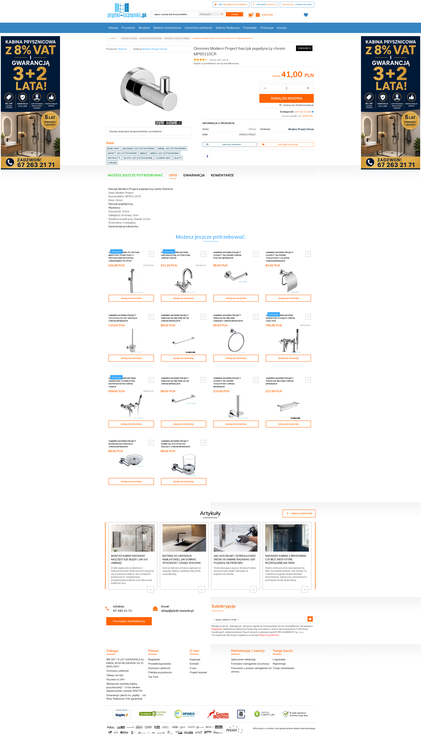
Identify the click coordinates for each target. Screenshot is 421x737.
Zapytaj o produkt (231, 145)
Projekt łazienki (198, 672)
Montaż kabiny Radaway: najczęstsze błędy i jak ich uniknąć (129, 559)
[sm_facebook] (207, 156)
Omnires (122, 49)
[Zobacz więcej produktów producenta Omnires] (304, 47)
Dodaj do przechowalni (298, 105)
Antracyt (113, 157)
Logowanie (279, 659)
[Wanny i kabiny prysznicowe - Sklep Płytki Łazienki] (127, 10)
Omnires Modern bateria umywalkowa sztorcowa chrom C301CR (175, 255)
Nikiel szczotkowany (172, 148)
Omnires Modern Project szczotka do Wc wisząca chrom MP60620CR (123, 318)
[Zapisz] (310, 619)
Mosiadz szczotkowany (139, 148)
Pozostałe (250, 28)
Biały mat (113, 148)
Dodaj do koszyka (286, 98)
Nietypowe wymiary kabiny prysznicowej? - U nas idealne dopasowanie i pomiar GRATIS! (124, 687)
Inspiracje (195, 659)
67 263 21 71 (122, 611)
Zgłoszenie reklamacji (243, 659)
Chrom (111, 162)
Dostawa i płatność (288, 145)
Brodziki (144, 28)
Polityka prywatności (160, 672)
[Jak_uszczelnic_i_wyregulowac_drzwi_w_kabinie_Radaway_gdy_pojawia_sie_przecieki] (253, 589)
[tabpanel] (210, 206)
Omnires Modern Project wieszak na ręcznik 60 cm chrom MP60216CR (175, 318)
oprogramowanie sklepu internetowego (295, 728)
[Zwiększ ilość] (308, 88)
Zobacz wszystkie (301, 513)
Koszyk (282, 28)
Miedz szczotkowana (164, 153)
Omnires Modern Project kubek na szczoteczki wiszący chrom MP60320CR (175, 444)
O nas (193, 668)
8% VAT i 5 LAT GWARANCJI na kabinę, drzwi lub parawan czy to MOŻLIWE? (125, 663)
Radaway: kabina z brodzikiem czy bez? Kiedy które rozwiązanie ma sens (285, 559)
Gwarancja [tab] (194, 175)
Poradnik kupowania (159, 663)
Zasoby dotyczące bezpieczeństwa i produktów (135, 131)
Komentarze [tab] (222, 175)
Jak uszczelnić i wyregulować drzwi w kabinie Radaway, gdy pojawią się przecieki (235, 559)
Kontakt (194, 663)
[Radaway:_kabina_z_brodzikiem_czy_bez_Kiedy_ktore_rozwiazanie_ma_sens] (304, 589)
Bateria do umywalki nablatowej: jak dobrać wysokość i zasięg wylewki (181, 559)
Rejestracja (279, 663)
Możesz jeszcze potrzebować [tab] (135, 175)
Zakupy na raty (114, 675)
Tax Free (153, 676)
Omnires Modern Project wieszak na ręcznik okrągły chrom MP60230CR (228, 318)
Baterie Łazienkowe (167, 28)
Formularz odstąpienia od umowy (250, 663)
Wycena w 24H (115, 679)
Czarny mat (163, 157)
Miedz (143, 153)
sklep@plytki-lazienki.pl (177, 611)
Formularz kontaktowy (129, 621)
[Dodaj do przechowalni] (151, 254)
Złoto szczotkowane (138, 157)
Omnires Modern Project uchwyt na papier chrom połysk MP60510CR (227, 255)
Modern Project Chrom (155, 49)
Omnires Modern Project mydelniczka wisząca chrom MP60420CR (122, 444)
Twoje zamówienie (283, 668)
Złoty (178, 157)
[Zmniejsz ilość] (265, 88)
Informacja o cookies (263, 728)
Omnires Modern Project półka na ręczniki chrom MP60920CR (279, 381)
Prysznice (128, 28)
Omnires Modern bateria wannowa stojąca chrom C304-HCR (280, 318)
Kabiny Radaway (228, 28)
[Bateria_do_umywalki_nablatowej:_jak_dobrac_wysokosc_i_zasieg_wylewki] (201, 589)
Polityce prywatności (268, 635)
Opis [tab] (173, 175)
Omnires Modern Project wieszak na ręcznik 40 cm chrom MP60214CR (175, 381)
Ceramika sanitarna (198, 28)
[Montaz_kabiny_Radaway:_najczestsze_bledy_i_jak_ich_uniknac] (150, 589)
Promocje (266, 28)
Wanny (113, 28)
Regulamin (217, 629)
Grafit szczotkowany (122, 153)
